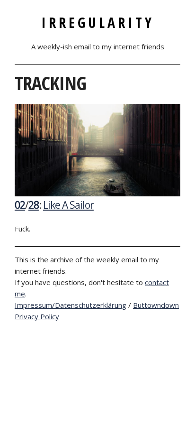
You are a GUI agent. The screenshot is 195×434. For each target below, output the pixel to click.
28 (33, 205)
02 (20, 205)
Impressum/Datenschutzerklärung (70, 305)
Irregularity (97, 22)
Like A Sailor (68, 205)
